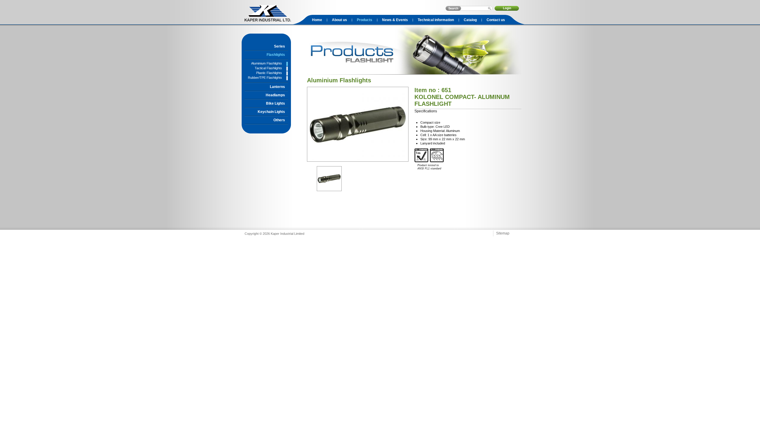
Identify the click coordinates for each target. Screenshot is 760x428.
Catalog (470, 20)
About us (339, 20)
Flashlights (276, 55)
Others (279, 120)
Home (317, 20)
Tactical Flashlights (268, 68)
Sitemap (502, 233)
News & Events (395, 20)
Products (364, 20)
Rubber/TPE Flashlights (265, 77)
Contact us (496, 20)
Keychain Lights (271, 112)
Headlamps (275, 95)
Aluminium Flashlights (266, 63)
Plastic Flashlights (269, 73)
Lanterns (277, 87)
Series (279, 46)
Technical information (436, 20)
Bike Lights (275, 103)
